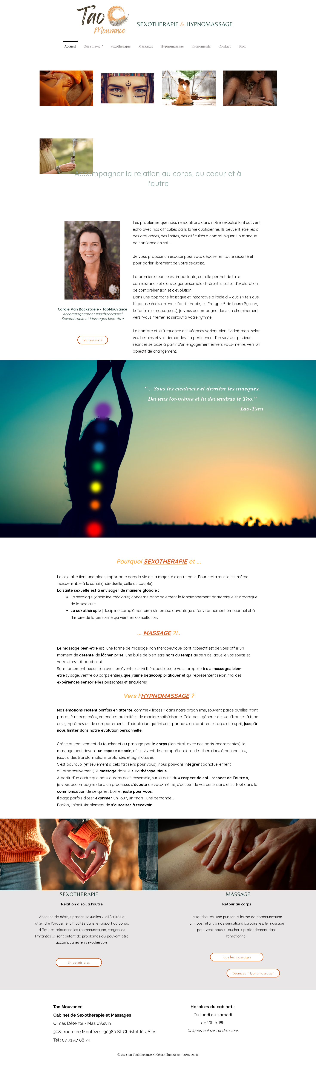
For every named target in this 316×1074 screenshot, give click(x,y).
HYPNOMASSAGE (165, 695)
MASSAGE (157, 633)
